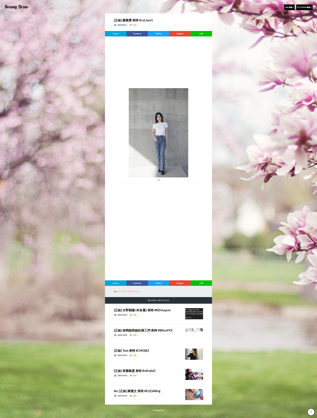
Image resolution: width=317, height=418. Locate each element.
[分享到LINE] (201, 33)
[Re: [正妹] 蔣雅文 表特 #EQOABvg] (194, 394)
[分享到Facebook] (137, 33)
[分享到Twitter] (158, 33)
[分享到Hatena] (115, 33)
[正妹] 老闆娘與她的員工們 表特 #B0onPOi (143, 330)
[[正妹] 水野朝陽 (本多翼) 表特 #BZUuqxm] (194, 313)
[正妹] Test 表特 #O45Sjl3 (131, 350)
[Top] (311, 412)
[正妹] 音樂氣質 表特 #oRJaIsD (135, 370)
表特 (135, 25)
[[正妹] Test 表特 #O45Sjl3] (194, 354)
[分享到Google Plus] (180, 33)
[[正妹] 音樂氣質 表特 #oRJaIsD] (194, 374)
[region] (158, 61)
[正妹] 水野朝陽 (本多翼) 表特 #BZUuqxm (142, 310)
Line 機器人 (289, 7)
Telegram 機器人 (304, 7)
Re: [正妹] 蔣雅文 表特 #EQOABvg (137, 391)
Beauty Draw (16, 6)
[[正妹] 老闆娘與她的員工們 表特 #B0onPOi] (194, 334)
